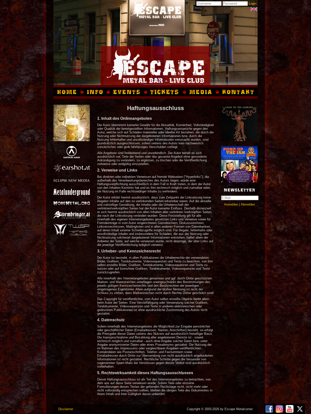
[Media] (254, 9)
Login (252, 3)
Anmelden (231, 204)
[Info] (95, 91)
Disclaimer (65, 409)
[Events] (127, 91)
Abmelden (248, 204)
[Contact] (237, 91)
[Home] (67, 91)
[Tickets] (165, 91)
